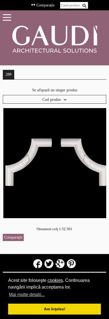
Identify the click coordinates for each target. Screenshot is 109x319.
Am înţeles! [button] (54, 309)
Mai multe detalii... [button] (27, 294)
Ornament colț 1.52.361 (54, 229)
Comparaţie (13, 237)
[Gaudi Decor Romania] (54, 39)
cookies (55, 280)
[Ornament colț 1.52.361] (54, 163)
